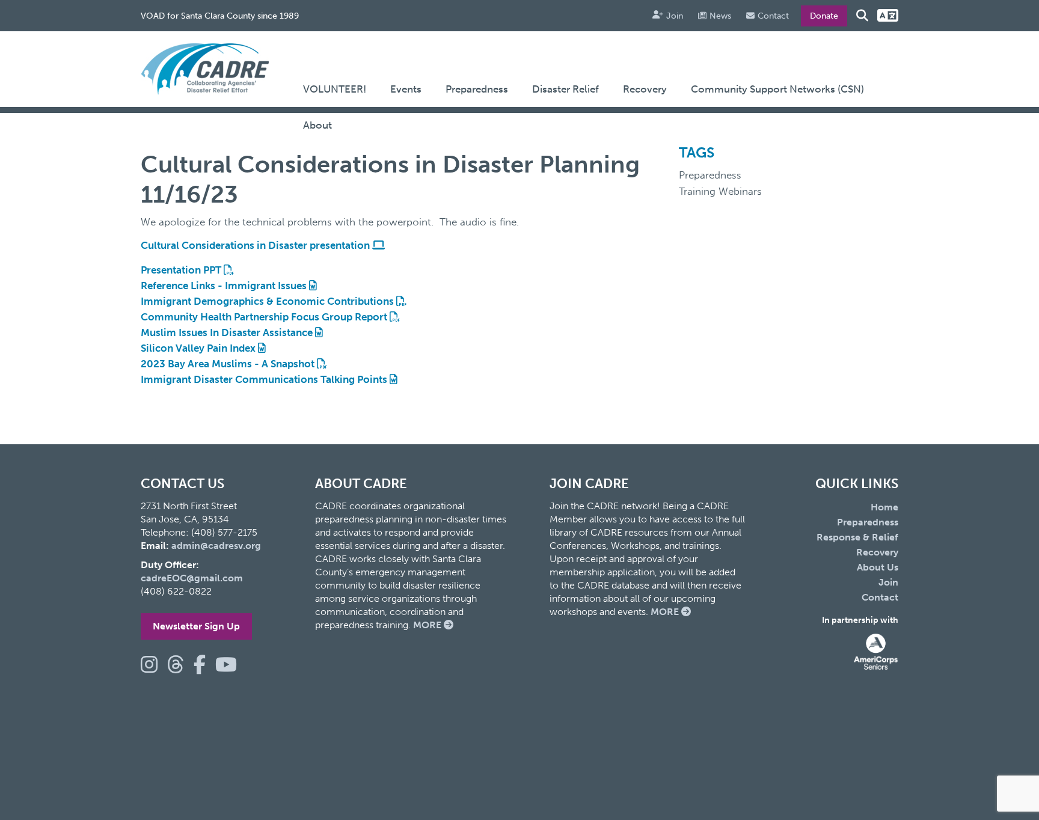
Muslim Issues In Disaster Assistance (228, 332)
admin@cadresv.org (216, 545)
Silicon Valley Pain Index (199, 348)
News (720, 16)
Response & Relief (857, 537)
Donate (824, 16)
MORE (428, 625)
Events (405, 89)
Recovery (645, 89)
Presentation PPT (182, 270)
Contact (773, 16)
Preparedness (477, 89)
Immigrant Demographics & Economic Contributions (268, 301)
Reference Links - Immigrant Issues (225, 286)
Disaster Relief (565, 89)
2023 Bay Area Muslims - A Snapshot (229, 364)
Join (674, 16)
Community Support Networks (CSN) (777, 89)
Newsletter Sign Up (196, 626)
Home (884, 507)
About (317, 125)
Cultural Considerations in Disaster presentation (256, 245)
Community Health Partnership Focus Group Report (265, 317)
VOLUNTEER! (334, 89)
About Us (877, 567)
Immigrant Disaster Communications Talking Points (265, 379)
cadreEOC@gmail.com (192, 578)
